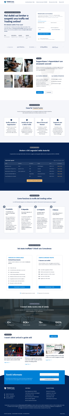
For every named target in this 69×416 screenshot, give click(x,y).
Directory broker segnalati (30, 398)
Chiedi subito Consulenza (19, 287)
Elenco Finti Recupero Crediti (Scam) (32, 396)
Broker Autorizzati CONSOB (41, 2)
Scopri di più (39, 92)
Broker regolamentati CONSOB (31, 391)
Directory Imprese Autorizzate (30, 400)
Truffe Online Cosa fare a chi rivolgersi (32, 393)
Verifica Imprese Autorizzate (51, 398)
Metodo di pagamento (55, 27)
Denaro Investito (54, 22)
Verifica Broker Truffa (49, 287)
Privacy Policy (62, 413)
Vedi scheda (59, 166)
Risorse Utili (61, 2)
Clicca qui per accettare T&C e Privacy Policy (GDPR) (50, 376)
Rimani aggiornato (50, 379)
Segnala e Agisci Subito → (44, 33)
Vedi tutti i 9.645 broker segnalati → (34, 180)
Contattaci (49, 92)
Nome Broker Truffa (41, 22)
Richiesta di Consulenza (50, 391)
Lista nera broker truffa (29, 395)
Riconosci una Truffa (53, 2)
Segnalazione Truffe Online (51, 393)
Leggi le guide (54, 336)
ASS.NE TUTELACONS (10, 394)
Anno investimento (41, 27)
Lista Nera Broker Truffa (29, 2)
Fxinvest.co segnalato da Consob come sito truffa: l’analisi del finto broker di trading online (33, 359)
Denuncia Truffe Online (50, 395)
